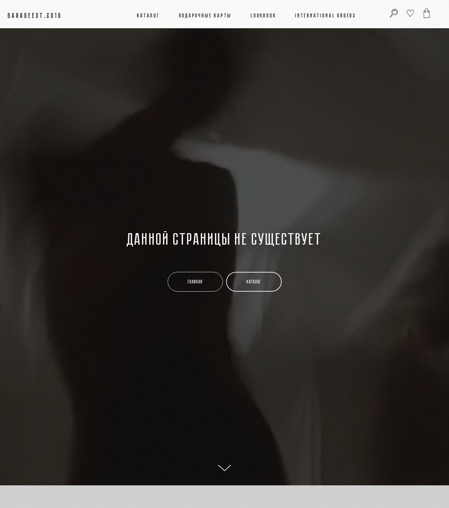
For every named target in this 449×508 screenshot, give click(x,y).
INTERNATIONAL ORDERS (325, 15)
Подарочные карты (205, 15)
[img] (427, 13)
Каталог (148, 15)
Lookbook (263, 15)
